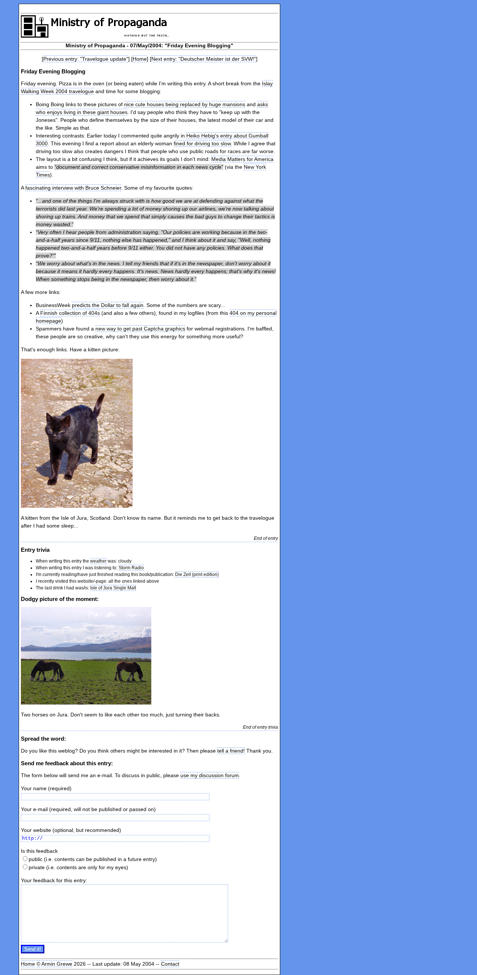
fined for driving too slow (202, 143)
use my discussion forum (209, 775)
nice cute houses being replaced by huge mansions (184, 104)
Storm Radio (131, 567)
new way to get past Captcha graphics (140, 329)
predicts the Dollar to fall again (107, 305)
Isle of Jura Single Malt (113, 588)
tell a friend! (231, 751)
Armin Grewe (56, 964)
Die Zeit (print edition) (197, 574)
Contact (170, 964)
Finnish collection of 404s (70, 313)
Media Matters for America (242, 159)
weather (98, 561)
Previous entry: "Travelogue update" (85, 59)
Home (140, 59)
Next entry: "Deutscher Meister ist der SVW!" (203, 59)
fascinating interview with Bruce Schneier (73, 188)
